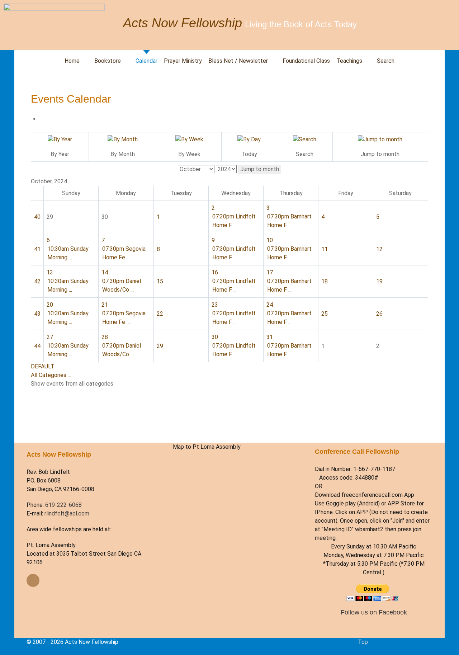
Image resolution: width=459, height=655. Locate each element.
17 (269, 272)
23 (215, 304)
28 (104, 337)
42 (37, 281)
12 (379, 249)
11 (324, 249)
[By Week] (189, 139)
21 (104, 304)
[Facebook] (33, 580)
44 (37, 346)
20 (50, 304)
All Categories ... (51, 375)
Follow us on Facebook (374, 612)
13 (50, 272)
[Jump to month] (380, 139)
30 (215, 337)
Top (363, 641)
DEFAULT (43, 366)
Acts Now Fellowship (182, 22)
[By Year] (60, 139)
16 (215, 272)
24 (269, 304)
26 (379, 313)
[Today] (249, 139)
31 (269, 337)
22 (160, 313)
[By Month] (123, 139)
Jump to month (259, 169)
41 (37, 249)
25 (324, 313)
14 (104, 272)
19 (379, 281)
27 (50, 337)
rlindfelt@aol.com (66, 513)
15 (160, 281)
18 (324, 281)
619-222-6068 (63, 504)
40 (37, 216)
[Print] (41, 119)
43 (37, 313)
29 (160, 346)
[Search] (304, 139)
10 (269, 240)
